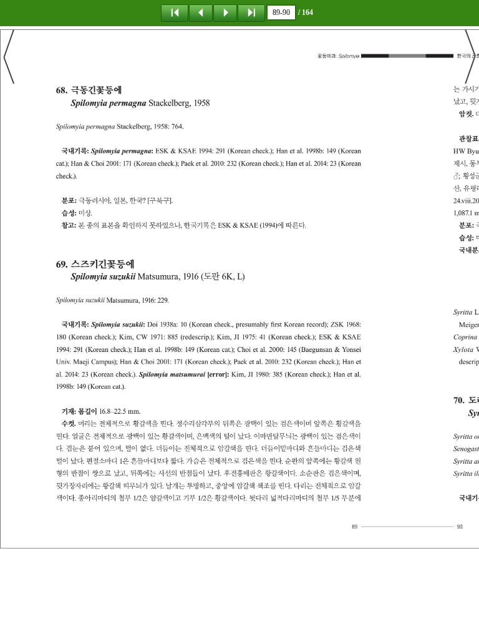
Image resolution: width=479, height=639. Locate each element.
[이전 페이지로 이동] (201, 12)
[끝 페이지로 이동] (251, 12)
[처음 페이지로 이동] (174, 12)
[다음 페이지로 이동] (225, 12)
